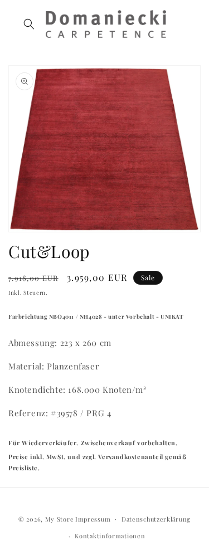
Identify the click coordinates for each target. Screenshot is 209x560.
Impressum (92, 518)
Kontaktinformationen (110, 536)
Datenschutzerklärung (156, 519)
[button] (29, 24)
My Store (59, 518)
